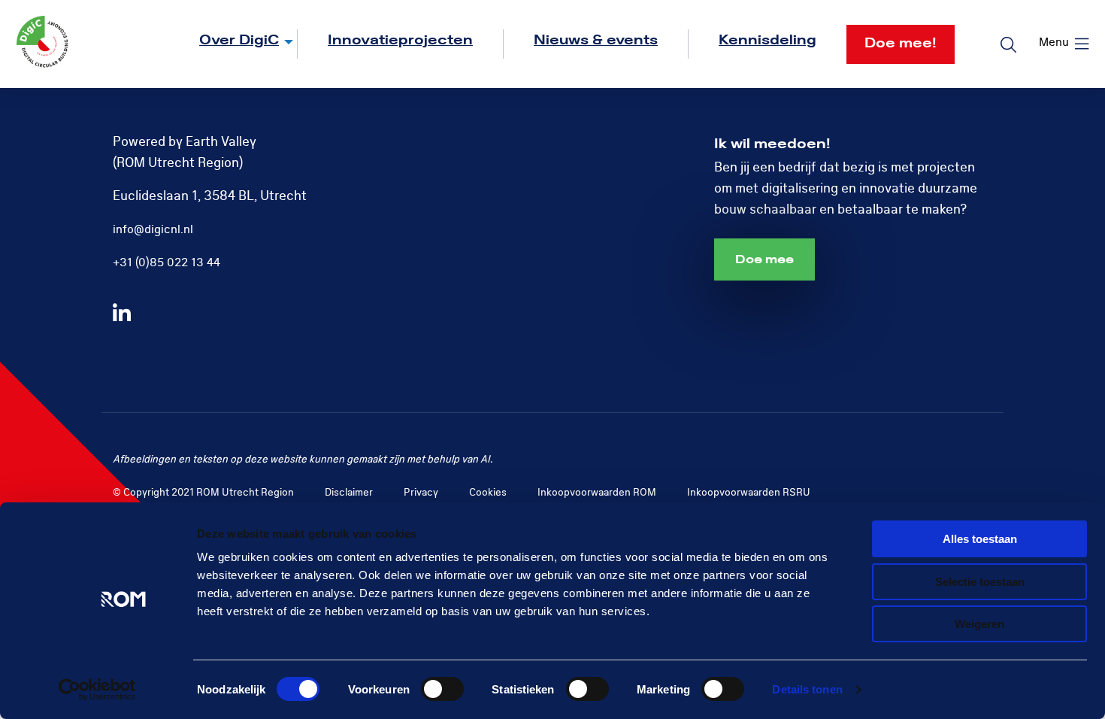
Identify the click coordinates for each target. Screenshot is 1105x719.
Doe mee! (900, 43)
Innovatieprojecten (400, 40)
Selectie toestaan (980, 581)
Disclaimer (349, 492)
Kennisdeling (767, 40)
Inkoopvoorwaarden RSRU (748, 492)
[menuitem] (233, 44)
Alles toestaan (980, 538)
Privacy (421, 492)
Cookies (488, 492)
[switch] (442, 689)
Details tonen (807, 689)
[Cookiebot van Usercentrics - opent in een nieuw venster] (97, 689)
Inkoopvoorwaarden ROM (596, 492)
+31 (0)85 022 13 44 (166, 262)
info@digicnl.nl (153, 229)
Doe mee (764, 259)
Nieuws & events (596, 40)
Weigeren (979, 623)
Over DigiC (239, 40)
